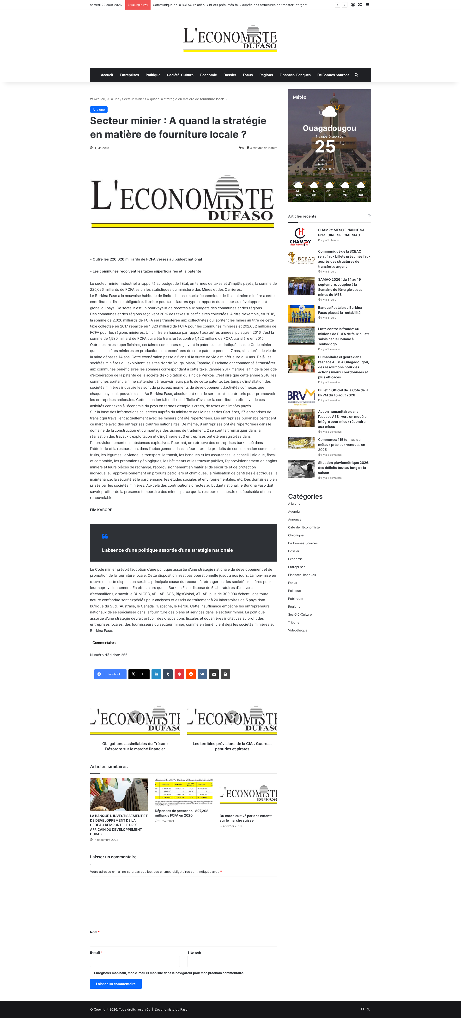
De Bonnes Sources (333, 75)
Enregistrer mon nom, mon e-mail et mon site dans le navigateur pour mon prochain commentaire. (169, 973)
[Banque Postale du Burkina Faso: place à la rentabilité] (301, 314)
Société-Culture (180, 75)
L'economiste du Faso (171, 1009)
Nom (95, 932)
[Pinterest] (179, 674)
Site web (194, 952)
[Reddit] (191, 674)
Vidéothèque (298, 630)
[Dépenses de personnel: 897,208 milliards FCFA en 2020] (183, 792)
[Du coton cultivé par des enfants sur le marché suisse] (248, 794)
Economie (208, 75)
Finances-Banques (295, 75)
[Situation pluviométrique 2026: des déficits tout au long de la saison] (301, 469)
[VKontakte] (202, 674)
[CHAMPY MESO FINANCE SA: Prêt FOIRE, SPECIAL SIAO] (301, 237)
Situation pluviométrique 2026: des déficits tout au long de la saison (343, 468)
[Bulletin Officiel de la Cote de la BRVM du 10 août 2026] (301, 397)
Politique (153, 75)
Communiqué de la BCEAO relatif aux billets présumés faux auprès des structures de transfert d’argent (230, 5)
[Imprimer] (225, 674)
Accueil (107, 75)
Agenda (294, 511)
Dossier (230, 75)
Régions (266, 75)
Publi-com (295, 598)
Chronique (296, 535)
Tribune (293, 622)
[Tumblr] (168, 674)
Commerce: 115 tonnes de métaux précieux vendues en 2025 (341, 444)
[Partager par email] (214, 674)
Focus (248, 75)
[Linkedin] (156, 674)
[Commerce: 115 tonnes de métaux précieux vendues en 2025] (301, 443)
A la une (113, 99)
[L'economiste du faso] (230, 36)
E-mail (96, 952)
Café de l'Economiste (304, 527)
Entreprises (129, 75)
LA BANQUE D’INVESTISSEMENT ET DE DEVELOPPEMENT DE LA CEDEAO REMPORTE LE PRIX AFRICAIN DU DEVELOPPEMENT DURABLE (119, 825)
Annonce (295, 519)
